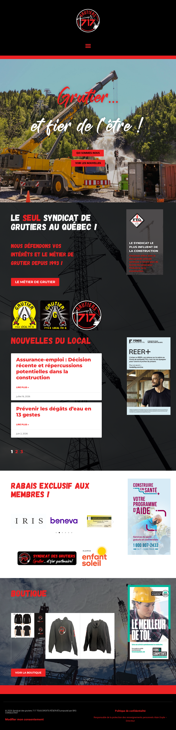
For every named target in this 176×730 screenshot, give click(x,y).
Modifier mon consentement (24, 719)
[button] (88, 45)
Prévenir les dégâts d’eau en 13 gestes (53, 412)
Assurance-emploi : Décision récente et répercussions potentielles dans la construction (53, 368)
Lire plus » (22, 387)
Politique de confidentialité (130, 710)
